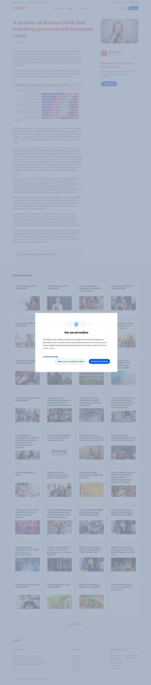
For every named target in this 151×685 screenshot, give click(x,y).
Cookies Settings (50, 357)
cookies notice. (49, 348)
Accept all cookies (99, 361)
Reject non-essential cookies (70, 361)
